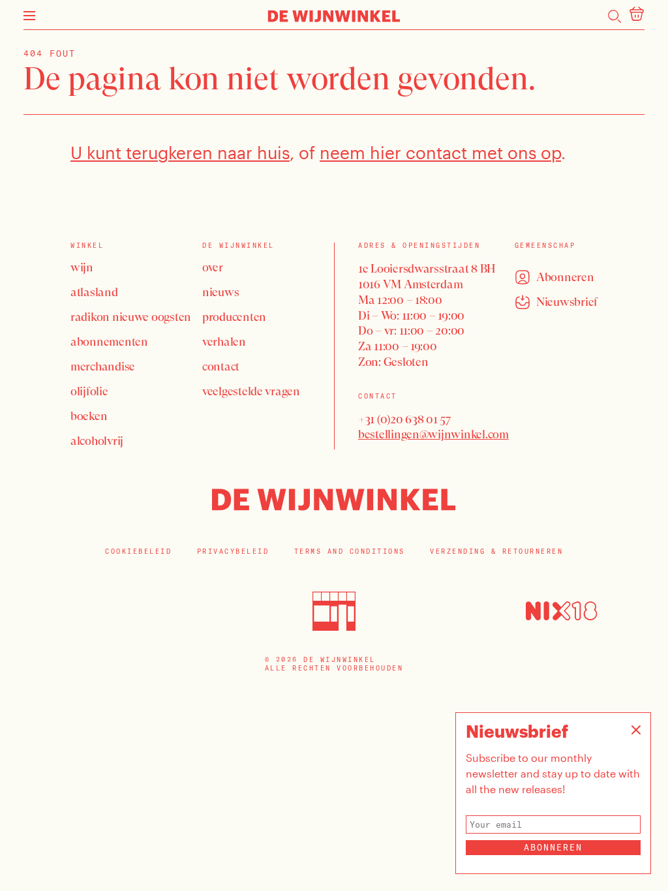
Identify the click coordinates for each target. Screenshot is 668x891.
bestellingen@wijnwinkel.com (433, 434)
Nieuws (220, 292)
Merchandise (102, 366)
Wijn (81, 267)
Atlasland (94, 292)
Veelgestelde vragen (251, 391)
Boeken (88, 416)
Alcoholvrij (96, 440)
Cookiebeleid (138, 551)
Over (212, 267)
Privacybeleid (233, 551)
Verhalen (224, 341)
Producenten (234, 317)
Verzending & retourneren (496, 551)
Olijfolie (89, 391)
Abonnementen (109, 341)
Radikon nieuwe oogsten (130, 317)
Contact (220, 366)
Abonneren (553, 847)
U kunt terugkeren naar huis (180, 152)
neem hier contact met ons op (440, 152)
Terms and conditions (349, 551)
